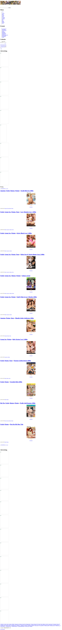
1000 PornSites (4, 33)
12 (5, 188)
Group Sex (3, 18)
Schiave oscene (26, 275)
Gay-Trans (3, 17)
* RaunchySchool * (8, 625)
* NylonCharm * (36, 625)
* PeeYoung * (18, 625)
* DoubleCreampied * (14, 626)
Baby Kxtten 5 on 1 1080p (20, 339)
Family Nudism (4, 35)
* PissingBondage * (13, 625)
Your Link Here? (2, 629)
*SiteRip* (31, 626)
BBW (3, 14)
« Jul (1, 48)
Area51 (3, 31)
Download (31, 228)
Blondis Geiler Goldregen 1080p (24, 318)
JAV (2, 20)
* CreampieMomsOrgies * (21, 626)
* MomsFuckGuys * (52, 625)
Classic (3, 15)
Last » (7, 188)
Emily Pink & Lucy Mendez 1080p (27, 297)
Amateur (3, 13)
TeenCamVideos (4, 30)
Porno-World (3, 29)
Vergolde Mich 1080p (16, 382)
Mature (12, 190)
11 (4, 188)
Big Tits (2, 403)
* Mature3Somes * (57, 625)
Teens (3, 23)
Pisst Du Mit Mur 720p (16, 424)
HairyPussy (3, 32)
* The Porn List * (27, 626)
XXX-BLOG (4, 36)
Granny (3, 37)
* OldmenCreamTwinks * (23, 625)
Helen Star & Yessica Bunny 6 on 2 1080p (32, 254)
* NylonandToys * (41, 625)
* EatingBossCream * (8, 626)
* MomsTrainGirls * (47, 625)
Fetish (3, 16)
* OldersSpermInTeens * (31, 625)
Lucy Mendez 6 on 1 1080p (28, 212)
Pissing (3, 21)
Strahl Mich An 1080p (27, 190)
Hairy (3, 19)
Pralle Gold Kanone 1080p (27, 403)
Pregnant (3, 22)
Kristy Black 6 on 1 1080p (24, 233)
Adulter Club (4, 34)
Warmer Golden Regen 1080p (22, 360)
